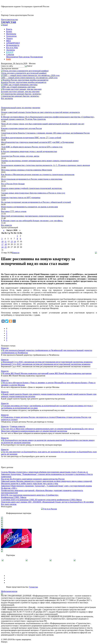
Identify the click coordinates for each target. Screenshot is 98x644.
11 (6, 241)
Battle (8, 59)
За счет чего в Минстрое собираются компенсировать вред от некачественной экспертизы (47, 430)
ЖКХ (8, 41)
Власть (9, 29)
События (10, 54)
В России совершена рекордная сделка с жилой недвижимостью (29, 151)
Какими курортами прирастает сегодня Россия (21, 128)
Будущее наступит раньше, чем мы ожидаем (20, 91)
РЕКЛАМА (11, 578)
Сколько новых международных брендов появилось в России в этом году (33, 193)
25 (6, 247)
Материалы (11, 34)
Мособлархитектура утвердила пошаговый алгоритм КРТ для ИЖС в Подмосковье (37, 142)
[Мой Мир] (14, 321)
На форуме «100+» (9, 488)
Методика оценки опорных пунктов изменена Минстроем (26, 170)
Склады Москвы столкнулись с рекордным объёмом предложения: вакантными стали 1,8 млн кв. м (44, 472)
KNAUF (9, 52)
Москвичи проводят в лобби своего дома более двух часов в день (29, 483)
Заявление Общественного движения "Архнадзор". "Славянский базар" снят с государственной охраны (46, 486)
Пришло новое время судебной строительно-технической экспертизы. (31, 188)
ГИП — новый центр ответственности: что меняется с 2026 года (29, 78)
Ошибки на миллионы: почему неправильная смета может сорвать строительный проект (40, 161)
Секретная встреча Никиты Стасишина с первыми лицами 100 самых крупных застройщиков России (45, 133)
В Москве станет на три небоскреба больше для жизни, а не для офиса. (32, 220)
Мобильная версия (9, 591)
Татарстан (33, 587)
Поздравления (36, 57)
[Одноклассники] (10, 321)
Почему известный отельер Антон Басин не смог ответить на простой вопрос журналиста (40, 112)
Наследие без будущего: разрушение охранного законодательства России (33, 479)
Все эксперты (7, 98)
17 (2, 244)
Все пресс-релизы (8, 504)
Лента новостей (8, 103)
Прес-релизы (24, 57)
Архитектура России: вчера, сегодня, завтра (20, 156)
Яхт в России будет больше (13, 184)
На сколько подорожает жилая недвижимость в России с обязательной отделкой (36, 202)
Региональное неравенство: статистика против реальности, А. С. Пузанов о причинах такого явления (45, 165)
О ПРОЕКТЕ (12, 576)
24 (2, 247)
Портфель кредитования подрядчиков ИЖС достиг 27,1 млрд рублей (31, 138)
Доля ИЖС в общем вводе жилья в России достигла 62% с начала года (31, 147)
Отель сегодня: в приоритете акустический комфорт (24, 73)
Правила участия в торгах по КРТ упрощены (20, 197)
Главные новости (17, 426)
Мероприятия (12, 57)
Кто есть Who (12, 47)
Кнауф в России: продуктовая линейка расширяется (23, 82)
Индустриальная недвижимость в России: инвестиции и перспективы (31, 179)
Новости (15, 253)
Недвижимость (12, 45)
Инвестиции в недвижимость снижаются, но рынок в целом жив (29, 207)
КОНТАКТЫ (12, 583)
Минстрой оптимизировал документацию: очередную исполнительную (32, 216)
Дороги (9, 38)
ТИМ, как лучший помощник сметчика (18, 87)
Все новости (6, 225)
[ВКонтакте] (3, 321)
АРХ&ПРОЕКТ (13, 43)
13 (12, 241)
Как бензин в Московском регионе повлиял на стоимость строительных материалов (37, 174)
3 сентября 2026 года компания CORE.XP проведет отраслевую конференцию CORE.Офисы (41, 500)
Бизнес (9, 31)
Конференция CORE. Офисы (13, 497)
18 (6, 244)
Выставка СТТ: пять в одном (13, 211)
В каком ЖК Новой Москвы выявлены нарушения (69, 373)
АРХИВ (9, 580)
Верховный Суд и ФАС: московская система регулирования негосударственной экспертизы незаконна (45, 364)
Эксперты (10, 50)
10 (2, 241)
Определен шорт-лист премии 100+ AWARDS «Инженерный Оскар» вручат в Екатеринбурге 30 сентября (47, 502)
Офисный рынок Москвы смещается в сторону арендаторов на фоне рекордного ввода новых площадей (46, 481)
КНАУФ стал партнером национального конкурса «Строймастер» (30, 495)
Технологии (11, 36)
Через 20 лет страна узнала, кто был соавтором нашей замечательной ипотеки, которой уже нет (42, 124)
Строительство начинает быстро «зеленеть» (20, 96)
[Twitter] (6, 321)
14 (15, 241)
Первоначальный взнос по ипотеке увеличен (20, 108)
